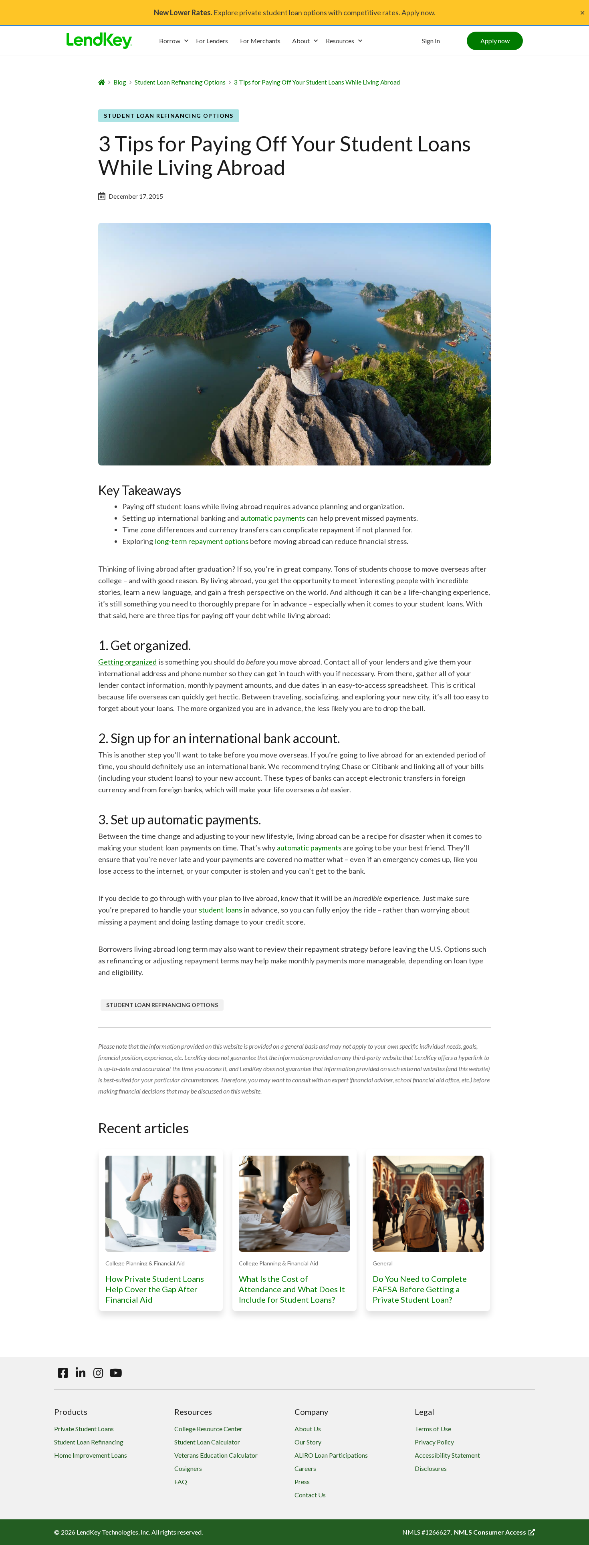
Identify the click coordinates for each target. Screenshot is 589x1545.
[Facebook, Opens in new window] (62, 1373)
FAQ (180, 1481)
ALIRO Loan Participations (331, 1455)
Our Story (307, 1442)
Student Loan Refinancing (88, 1442)
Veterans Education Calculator (216, 1455)
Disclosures (431, 1468)
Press (302, 1481)
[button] (495, 41)
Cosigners (188, 1468)
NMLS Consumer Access (494, 1532)
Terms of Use (433, 1428)
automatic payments (272, 518)
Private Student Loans (84, 1428)
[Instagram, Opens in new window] (98, 1373)
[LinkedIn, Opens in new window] (80, 1373)
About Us (307, 1428)
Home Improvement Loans (90, 1455)
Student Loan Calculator (207, 1442)
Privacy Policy (434, 1442)
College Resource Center (208, 1428)
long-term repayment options (201, 541)
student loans (220, 909)
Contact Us (310, 1495)
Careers (305, 1468)
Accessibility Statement (447, 1455)
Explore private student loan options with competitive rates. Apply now (294, 12)
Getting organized (127, 661)
